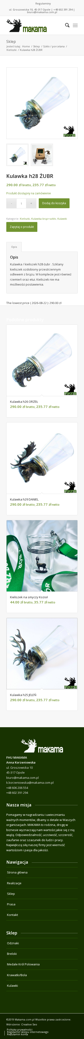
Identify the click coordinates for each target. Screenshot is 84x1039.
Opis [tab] (14, 246)
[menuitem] (43, 3)
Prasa (11, 904)
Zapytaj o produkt (22, 227)
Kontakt (12, 915)
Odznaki (13, 943)
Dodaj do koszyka (54, 203)
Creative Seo (29, 1024)
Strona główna (17, 872)
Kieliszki (25, 218)
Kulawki (62, 218)
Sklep (11, 41)
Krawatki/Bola (17, 975)
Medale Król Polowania (23, 964)
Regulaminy (43, 3)
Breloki (12, 954)
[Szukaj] (65, 25)
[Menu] (75, 25)
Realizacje (14, 883)
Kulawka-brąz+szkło (43, 218)
